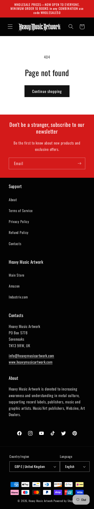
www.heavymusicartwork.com (30, 362)
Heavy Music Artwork (41, 501)
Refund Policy (18, 232)
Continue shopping (47, 91)
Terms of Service (21, 210)
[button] (10, 26)
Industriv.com (18, 297)
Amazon (14, 286)
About (13, 199)
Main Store (16, 275)
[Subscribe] (79, 163)
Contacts (15, 243)
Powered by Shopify (65, 501)
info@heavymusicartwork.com (31, 355)
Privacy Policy (19, 221)
